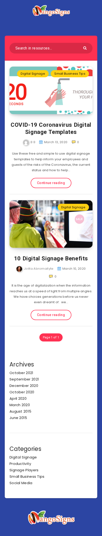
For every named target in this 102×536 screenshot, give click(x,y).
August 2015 (20, 411)
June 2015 (18, 417)
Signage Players (24, 470)
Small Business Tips (69, 73)
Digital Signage (33, 73)
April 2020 (18, 398)
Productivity (20, 463)
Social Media (20, 482)
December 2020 (23, 385)
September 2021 (24, 379)
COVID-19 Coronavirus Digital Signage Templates (51, 128)
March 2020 (19, 404)
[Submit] (85, 47)
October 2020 (21, 392)
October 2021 (21, 372)
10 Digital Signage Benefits (51, 258)
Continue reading (51, 183)
